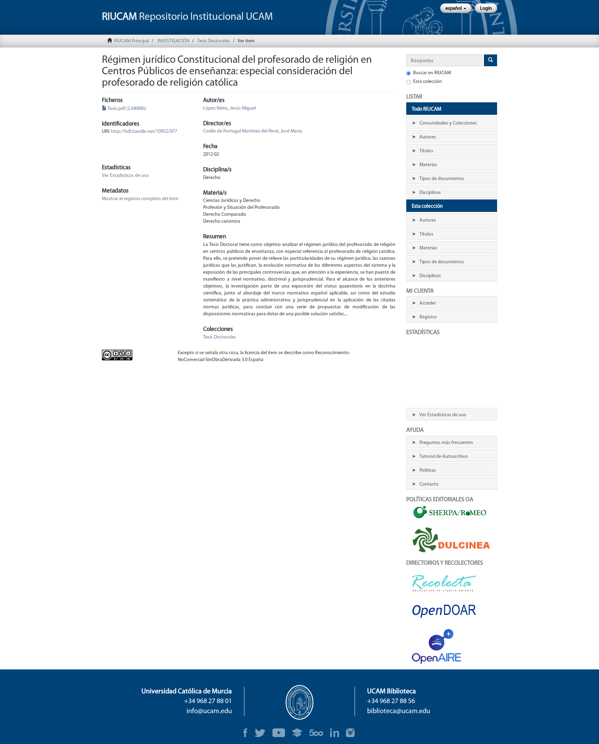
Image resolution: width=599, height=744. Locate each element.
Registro (428, 317)
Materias (428, 165)
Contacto (429, 484)
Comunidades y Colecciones (448, 123)
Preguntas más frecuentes (446, 442)
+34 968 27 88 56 (391, 701)
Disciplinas (430, 192)
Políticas (427, 470)
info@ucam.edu (209, 711)
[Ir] (490, 60)
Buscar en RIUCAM (432, 73)
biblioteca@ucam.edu (398, 711)
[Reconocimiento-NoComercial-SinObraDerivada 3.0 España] (134, 355)
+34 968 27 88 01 (208, 701)
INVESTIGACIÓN (173, 41)
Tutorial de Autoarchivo (443, 456)
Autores (427, 137)
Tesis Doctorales (213, 41)
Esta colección (427, 81)
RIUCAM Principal (131, 41)
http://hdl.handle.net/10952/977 (144, 131)
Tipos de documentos (441, 178)
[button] (455, 8)
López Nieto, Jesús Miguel (229, 108)
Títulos (426, 151)
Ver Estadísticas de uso (125, 175)
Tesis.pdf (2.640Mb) (126, 108)
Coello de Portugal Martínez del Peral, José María (252, 131)
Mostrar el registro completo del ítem (140, 199)
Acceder (427, 303)
